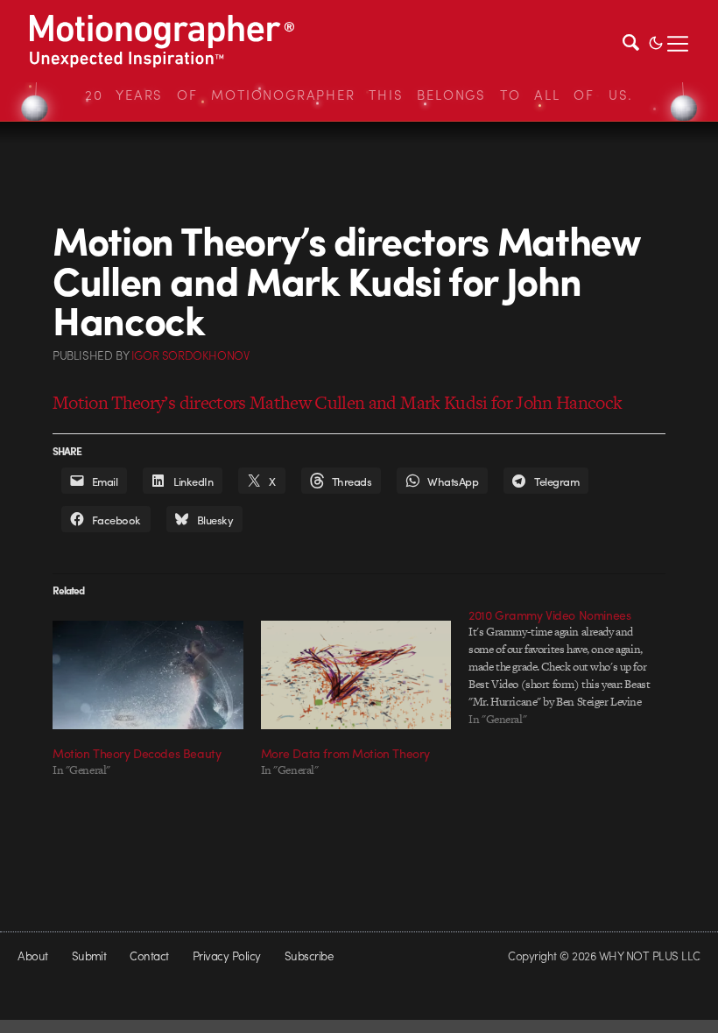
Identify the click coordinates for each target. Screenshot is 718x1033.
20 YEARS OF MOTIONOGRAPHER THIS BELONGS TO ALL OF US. (359, 94)
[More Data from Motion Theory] (356, 675)
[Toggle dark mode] (656, 41)
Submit (89, 955)
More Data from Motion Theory (345, 753)
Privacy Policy (227, 955)
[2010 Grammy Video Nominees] (572, 667)
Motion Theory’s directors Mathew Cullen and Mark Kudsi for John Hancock (337, 402)
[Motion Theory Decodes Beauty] (148, 675)
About (32, 955)
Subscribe (309, 955)
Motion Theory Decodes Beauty (137, 753)
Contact (149, 955)
